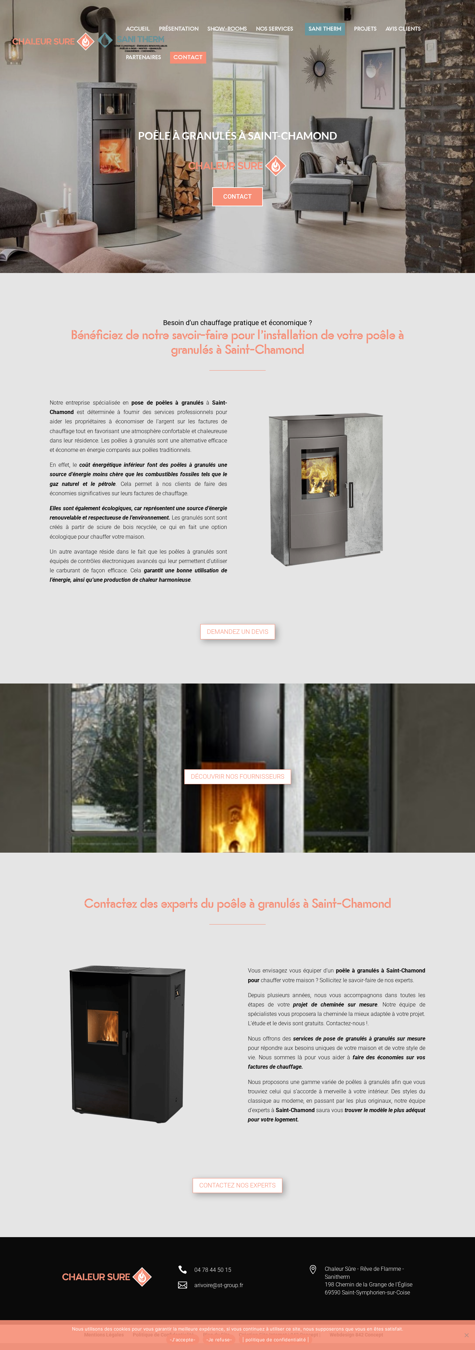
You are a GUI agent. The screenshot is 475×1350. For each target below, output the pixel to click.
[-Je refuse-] (466, 1335)
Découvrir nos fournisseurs (237, 776)
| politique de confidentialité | (275, 1339)
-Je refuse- (219, 1339)
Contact (237, 196)
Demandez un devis (237, 631)
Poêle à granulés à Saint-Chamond (237, 135)
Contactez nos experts (237, 1185)
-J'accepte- (183, 1339)
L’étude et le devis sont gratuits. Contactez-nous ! (308, 1023)
